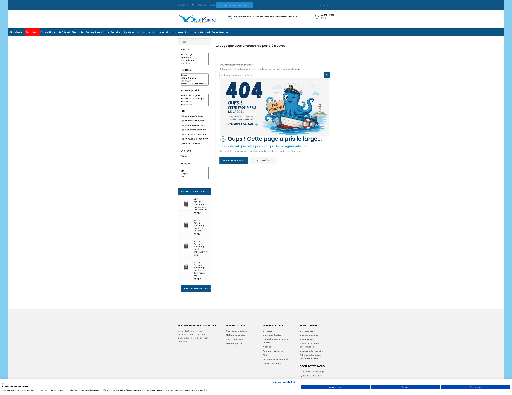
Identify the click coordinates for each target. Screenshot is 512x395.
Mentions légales (272, 335)
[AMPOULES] (194, 81)
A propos (267, 347)
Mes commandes (309, 335)
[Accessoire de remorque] (194, 98)
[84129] (194, 168)
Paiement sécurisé (273, 351)
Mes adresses (307, 339)
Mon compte (306, 331)
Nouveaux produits (236, 331)
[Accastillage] (194, 54)
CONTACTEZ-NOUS (312, 366)
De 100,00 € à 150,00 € (194, 125)
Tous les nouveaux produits (196, 288)
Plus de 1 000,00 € (192, 143)
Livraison (268, 331)
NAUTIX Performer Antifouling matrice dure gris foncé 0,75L (201, 246)
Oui (185, 156)
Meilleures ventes (235, 335)
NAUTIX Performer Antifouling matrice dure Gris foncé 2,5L (200, 204)
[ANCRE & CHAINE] (194, 78)
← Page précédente (263, 160)
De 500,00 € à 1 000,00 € (195, 139)
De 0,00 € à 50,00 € (193, 116)
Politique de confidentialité (284, 382)
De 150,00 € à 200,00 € (194, 129)
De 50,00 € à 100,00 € (194, 120)
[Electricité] (194, 63)
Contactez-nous (272, 363)
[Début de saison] (194, 60)
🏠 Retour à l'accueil (234, 160)
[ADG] (194, 176)
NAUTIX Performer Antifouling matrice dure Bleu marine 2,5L (200, 269)
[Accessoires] (194, 101)
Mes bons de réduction (312, 351)
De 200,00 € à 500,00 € (195, 134)
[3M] (194, 171)
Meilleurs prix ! (234, 343)
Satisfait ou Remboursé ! (276, 359)
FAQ (265, 355)
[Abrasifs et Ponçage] (194, 95)
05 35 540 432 (241, 16)
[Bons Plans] (194, 57)
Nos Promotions (234, 339)
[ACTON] (194, 173)
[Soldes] (194, 75)
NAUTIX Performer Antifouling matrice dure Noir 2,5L (200, 225)
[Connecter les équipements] (194, 83)
